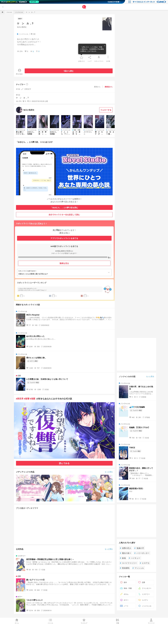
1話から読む (69, 70)
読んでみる (64, 463)
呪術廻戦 (124, 568)
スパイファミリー (128, 563)
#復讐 (26, 398)
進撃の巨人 (125, 548)
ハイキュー (134, 558)
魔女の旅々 (125, 553)
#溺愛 (32, 398)
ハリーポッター (141, 553)
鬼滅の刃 (139, 548)
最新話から (109, 86)
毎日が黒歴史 (22, 27)
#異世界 (19, 398)
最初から (97, 86)
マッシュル (138, 568)
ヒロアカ (144, 563)
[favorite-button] (81, 57)
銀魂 (123, 558)
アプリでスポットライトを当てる (64, 238)
